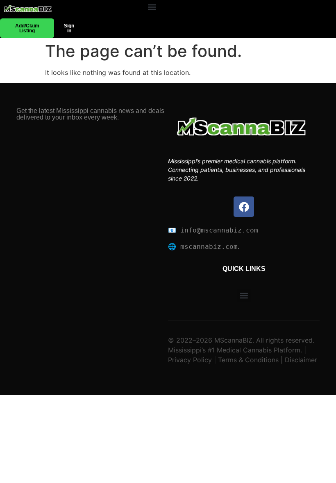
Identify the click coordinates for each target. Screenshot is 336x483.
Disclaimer (300, 360)
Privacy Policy (190, 360)
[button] (152, 7)
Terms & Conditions (248, 360)
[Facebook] (244, 206)
